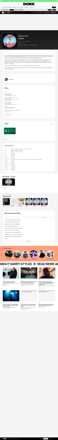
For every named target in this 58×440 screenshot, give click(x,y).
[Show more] (54, 438)
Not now (50, 438)
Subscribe (45, 438)
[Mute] (33, 12)
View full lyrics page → (50, 116)
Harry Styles (8, 32)
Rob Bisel (16, 151)
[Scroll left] (1, 255)
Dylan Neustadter (13, 159)
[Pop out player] (31, 12)
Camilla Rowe (13, 158)
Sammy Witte (17, 150)
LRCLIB (10, 116)
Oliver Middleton (31, 159)
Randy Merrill (13, 164)
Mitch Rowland (13, 168)
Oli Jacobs (27, 159)
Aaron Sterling (13, 154)
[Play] (3, 13)
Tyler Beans (39, 159)
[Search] (55, 4)
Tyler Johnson (21, 150)
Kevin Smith (23, 159)
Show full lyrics (8, 114)
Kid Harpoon (12, 150)
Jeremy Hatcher (18, 159)
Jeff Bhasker (12, 163)
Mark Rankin (12, 151)
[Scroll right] (56, 255)
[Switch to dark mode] (53, 4)
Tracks (4, 32)
